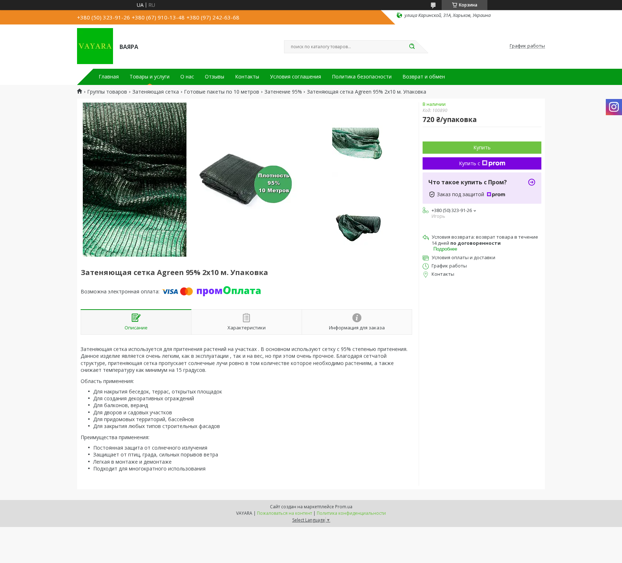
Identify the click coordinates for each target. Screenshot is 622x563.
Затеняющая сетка (155, 92)
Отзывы (214, 76)
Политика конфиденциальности (351, 513)
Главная (109, 76)
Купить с (469, 163)
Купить (482, 147)
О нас (187, 76)
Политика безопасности (362, 76)
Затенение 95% (283, 92)
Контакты (247, 76)
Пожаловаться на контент (284, 513)
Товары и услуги (150, 76)
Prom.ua (343, 507)
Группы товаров (107, 92)
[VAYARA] (95, 46)
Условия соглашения (295, 76)
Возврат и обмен (423, 76)
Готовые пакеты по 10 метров (221, 92)
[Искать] (412, 46)
